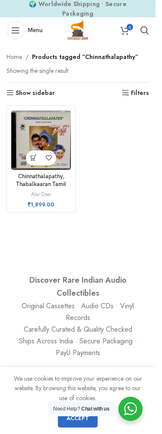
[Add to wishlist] (48, 158)
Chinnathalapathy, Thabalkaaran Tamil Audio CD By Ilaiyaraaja (41, 184)
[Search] (144, 30)
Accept (78, 418)
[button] (33, 158)
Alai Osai (41, 194)
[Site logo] (78, 29)
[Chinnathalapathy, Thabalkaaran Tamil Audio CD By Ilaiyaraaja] (41, 140)
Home (14, 56)
